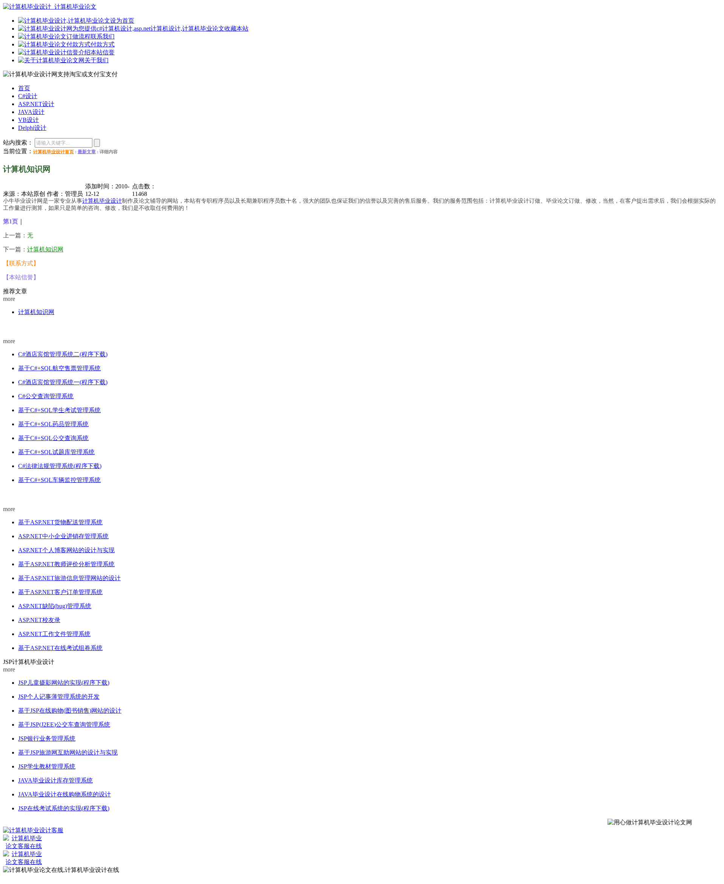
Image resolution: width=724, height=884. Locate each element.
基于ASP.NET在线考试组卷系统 (60, 648)
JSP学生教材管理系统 (46, 766)
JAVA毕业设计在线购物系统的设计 (64, 794)
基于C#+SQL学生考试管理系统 (59, 410)
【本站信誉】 (21, 277)
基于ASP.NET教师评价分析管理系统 (66, 564)
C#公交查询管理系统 (46, 396)
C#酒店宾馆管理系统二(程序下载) (62, 354)
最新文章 (87, 151)
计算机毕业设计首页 (53, 151)
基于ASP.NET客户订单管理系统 (60, 592)
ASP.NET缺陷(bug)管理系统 (54, 606)
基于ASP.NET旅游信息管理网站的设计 (69, 578)
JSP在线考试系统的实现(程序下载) (63, 808)
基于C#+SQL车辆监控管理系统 (59, 480)
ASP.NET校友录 (39, 620)
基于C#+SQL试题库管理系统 (56, 452)
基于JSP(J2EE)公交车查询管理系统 (64, 724)
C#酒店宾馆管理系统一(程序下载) (62, 382)
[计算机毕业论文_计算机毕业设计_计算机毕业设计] (50, 6)
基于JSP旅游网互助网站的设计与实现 (68, 752)
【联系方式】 (21, 263)
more (9, 299)
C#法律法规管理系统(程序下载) (59, 466)
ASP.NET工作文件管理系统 (54, 634)
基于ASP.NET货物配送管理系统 (60, 522)
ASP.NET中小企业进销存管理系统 (63, 536)
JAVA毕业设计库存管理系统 (55, 780)
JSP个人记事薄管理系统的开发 (59, 696)
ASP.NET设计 (17, 494)
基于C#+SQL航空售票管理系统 (59, 368)
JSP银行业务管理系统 (46, 738)
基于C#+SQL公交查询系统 (53, 438)
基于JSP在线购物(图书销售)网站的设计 (69, 710)
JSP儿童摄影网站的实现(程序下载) (63, 682)
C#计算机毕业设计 (21, 327)
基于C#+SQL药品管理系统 (53, 424)
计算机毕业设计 (102, 201)
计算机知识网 (45, 249)
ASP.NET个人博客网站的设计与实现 (66, 550)
